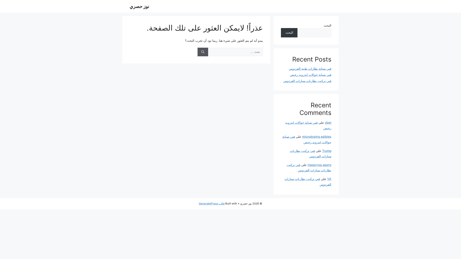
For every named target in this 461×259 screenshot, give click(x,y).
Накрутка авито (319, 165)
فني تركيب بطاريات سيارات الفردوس (307, 81)
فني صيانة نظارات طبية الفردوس (310, 69)
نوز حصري (139, 6)
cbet (328, 122)
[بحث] (203, 52)
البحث (327, 25)
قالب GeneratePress (212, 203)
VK (329, 179)
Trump (326, 151)
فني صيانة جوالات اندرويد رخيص (310, 75)
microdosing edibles (316, 136)
